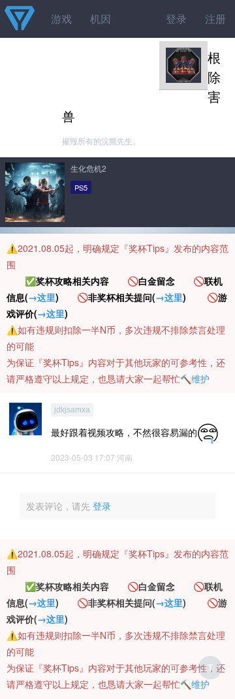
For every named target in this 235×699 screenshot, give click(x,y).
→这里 (41, 296)
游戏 (61, 18)
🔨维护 (195, 378)
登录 (176, 18)
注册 (215, 18)
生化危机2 (88, 168)
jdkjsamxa (72, 409)
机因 (100, 18)
